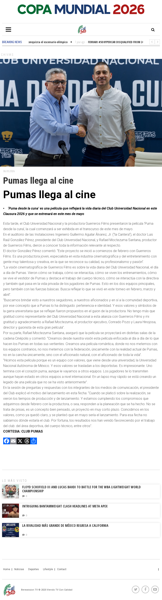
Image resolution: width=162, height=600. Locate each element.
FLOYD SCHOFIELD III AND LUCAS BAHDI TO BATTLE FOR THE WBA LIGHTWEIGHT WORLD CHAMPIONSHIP (81, 489)
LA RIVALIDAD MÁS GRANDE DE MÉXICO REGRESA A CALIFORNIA (65, 525)
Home (6, 569)
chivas (7, 54)
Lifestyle (48, 569)
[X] (20, 441)
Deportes (33, 569)
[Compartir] (33, 441)
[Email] (13, 441)
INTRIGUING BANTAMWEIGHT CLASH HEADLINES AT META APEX (65, 506)
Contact (61, 569)
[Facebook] (6, 441)
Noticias (19, 569)
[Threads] (26, 441)
